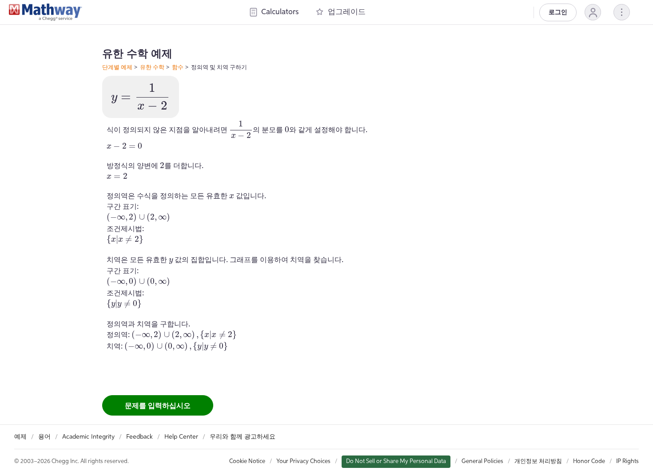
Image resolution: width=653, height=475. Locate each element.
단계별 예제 (117, 67)
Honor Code (589, 461)
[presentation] (140, 96)
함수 (177, 67)
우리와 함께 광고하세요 (242, 437)
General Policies (482, 461)
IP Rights (627, 461)
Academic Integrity (88, 437)
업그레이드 (347, 12)
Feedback (139, 437)
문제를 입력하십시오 (158, 405)
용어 (44, 437)
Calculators (280, 12)
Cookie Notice (247, 461)
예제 (20, 437)
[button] (593, 12)
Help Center (181, 437)
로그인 (558, 12)
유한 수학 (152, 67)
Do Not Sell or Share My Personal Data (396, 461)
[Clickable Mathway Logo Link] (45, 12)
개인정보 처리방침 (538, 461)
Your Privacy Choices (303, 461)
